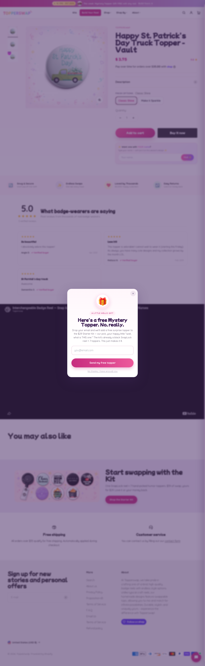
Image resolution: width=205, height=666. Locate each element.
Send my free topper (103, 362)
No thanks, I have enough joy (102, 371)
